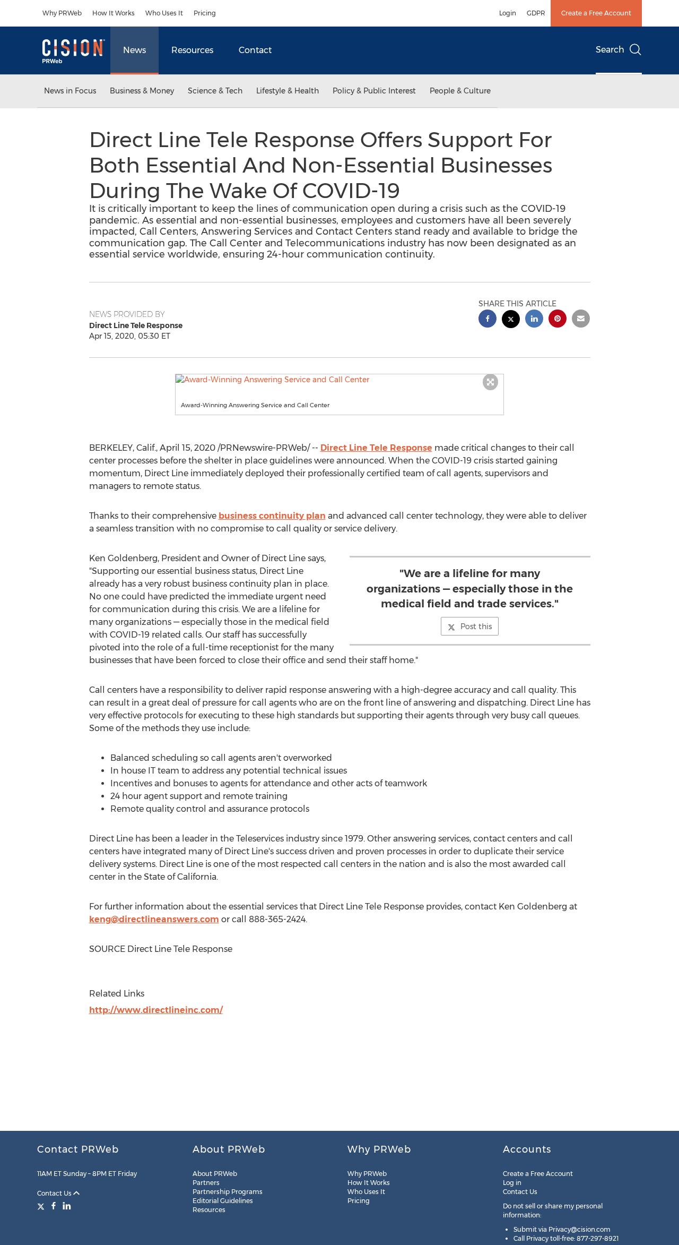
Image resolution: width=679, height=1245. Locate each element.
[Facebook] (53, 1205)
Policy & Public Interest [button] (374, 91)
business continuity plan (272, 516)
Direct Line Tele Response (376, 448)
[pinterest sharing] (558, 320)
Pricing (205, 13)
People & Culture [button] (460, 91)
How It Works (113, 13)
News (134, 50)
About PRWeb (215, 1174)
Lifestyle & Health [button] (287, 91)
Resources (192, 50)
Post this (476, 626)
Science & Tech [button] (215, 91)
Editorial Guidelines (223, 1201)
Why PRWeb (62, 13)
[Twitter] (42, 1205)
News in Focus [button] (70, 91)
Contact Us (55, 1193)
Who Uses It (164, 13)
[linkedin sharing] (534, 320)
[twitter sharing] (511, 320)
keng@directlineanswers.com (154, 919)
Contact (255, 50)
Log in (512, 1183)
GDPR (536, 13)
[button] (339, 379)
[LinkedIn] (67, 1205)
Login (507, 13)
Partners (206, 1183)
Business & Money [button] (142, 91)
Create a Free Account (596, 13)
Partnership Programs (228, 1192)
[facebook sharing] (487, 320)
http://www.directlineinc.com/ (156, 1010)
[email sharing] (581, 320)
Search (610, 50)
